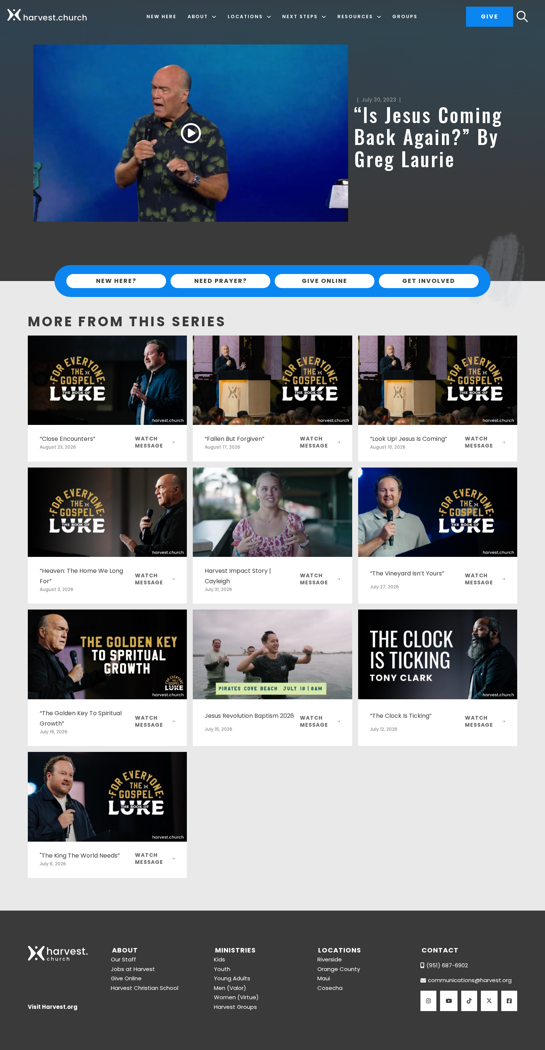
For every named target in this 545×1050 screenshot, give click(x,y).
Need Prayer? (220, 281)
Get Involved (428, 281)
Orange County (338, 969)
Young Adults (232, 978)
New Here (161, 16)
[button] (191, 133)
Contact (440, 950)
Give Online (324, 281)
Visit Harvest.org (52, 1007)
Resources (355, 16)
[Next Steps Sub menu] (323, 16)
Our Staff (123, 959)
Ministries (235, 950)
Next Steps (300, 16)
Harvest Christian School (144, 988)
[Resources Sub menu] (379, 16)
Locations (245, 16)
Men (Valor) (230, 988)
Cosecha (330, 988)
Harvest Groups (235, 1007)
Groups (404, 16)
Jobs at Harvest (133, 969)
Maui (323, 978)
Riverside (329, 959)
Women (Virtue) (236, 997)
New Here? (116, 281)
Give (489, 16)
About (198, 16)
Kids (219, 959)
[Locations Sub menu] (269, 16)
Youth (222, 969)
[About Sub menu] (214, 16)
